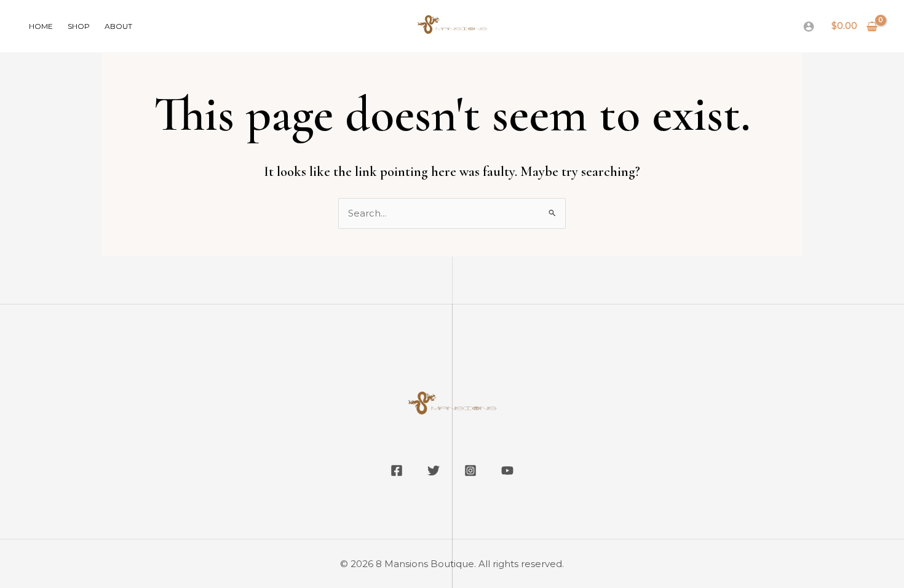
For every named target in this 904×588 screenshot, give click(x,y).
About (118, 26)
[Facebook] (397, 470)
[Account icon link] (808, 26)
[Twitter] (433, 470)
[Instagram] (470, 470)
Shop (79, 26)
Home (41, 26)
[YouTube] (507, 470)
